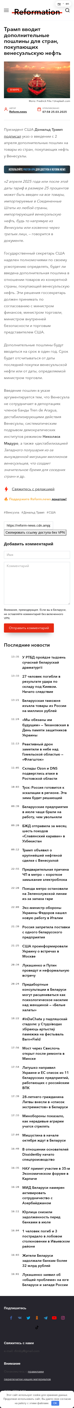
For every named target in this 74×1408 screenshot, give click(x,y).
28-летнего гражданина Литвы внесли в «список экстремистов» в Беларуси (45, 1102)
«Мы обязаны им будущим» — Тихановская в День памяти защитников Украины (45, 727)
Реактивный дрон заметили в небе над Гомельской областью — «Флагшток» (42, 751)
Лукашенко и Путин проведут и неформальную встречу (45, 970)
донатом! (59, 499)
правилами (36, 1371)
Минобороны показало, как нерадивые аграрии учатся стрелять (43, 1121)
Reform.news (18, 111)
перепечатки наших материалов (27, 1379)
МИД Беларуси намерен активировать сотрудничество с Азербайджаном (43, 1195)
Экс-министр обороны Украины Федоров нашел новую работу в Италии (44, 913)
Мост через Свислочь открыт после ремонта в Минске (43, 1053)
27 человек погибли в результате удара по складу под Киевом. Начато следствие (41, 684)
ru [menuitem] (59, 3)
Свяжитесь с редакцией (33, 489)
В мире (14, 89)
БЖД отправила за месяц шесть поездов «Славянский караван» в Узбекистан (44, 833)
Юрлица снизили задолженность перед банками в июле (41, 1217)
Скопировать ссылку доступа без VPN (35, 532)
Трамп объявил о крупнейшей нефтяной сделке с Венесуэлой (42, 855)
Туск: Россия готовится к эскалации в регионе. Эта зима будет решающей (44, 793)
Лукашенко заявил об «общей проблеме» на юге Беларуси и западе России (45, 1280)
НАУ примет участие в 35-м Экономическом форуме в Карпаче (46, 1174)
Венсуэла (12, 512)
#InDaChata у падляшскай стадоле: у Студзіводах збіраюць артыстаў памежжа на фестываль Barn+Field (44, 1029)
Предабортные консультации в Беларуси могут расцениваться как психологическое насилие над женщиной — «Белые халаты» (45, 997)
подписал (12, 136)
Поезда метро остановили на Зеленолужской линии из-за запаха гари (45, 894)
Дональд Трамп (33, 512)
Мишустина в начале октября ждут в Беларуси (44, 1137)
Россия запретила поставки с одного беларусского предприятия (46, 932)
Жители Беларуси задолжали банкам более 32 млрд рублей (44, 1261)
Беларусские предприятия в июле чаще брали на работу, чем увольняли (45, 812)
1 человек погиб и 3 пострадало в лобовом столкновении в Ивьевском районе (46, 1238)
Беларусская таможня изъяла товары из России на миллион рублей (44, 706)
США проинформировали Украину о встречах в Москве (45, 951)
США (52, 512)
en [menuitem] (67, 3)
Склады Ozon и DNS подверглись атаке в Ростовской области (40, 773)
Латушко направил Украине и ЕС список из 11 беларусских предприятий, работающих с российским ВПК (45, 1078)
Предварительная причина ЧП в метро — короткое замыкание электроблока (45, 875)
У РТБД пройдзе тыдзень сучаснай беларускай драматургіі (44, 662)
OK (55, 1403)
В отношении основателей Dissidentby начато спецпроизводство (45, 1154)
